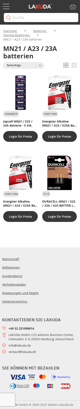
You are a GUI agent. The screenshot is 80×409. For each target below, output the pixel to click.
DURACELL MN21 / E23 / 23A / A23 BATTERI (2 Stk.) (58, 203)
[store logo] (40, 6)
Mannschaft (10, 259)
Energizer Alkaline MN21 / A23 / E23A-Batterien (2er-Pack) (59, 123)
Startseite (10, 31)
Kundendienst (12, 276)
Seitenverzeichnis (14, 301)
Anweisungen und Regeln (20, 293)
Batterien (40, 31)
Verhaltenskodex (14, 284)
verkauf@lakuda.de (22, 352)
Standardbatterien (17, 35)
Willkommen (11, 267)
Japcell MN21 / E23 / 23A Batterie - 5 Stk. (17, 123)
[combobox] (41, 17)
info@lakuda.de (20, 345)
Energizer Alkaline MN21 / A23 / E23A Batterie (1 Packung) (20, 203)
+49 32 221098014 (21, 328)
